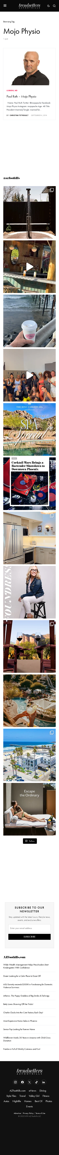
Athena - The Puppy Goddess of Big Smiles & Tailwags (26, 995)
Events (29, 1106)
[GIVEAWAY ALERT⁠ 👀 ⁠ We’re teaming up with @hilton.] (29, 538)
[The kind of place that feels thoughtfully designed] (29, 266)
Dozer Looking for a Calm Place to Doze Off (21, 976)
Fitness (46, 1095)
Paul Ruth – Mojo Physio (21, 96)
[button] (5, 6)
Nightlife (16, 1101)
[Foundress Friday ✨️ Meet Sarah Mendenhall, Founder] (29, 592)
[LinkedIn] (43, 1082)
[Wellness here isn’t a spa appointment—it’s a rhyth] (29, 212)
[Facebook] (22, 1082)
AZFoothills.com (14, 957)
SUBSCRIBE (30, 936)
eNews (32, 1090)
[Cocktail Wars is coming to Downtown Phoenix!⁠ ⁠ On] (29, 483)
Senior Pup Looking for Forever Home (19, 1029)
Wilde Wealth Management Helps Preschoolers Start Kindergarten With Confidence (26, 966)
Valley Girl (34, 1095)
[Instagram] (15, 1082)
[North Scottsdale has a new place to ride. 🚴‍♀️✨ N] (29, 375)
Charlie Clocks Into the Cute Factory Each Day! (23, 1012)
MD (16, 90)
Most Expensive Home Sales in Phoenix (20, 1021)
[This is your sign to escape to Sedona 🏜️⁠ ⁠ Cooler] (29, 646)
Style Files (11, 1095)
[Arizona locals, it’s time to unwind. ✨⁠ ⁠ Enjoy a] (29, 429)
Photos (49, 1101)
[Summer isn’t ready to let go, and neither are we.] (29, 755)
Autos (6, 1101)
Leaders (10, 90)
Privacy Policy (28, 1113)
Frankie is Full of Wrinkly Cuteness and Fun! (21, 1049)
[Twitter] (29, 1082)
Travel (23, 1095)
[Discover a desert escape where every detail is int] (29, 809)
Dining (42, 1090)
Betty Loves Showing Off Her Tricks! (18, 1004)
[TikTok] (36, 1082)
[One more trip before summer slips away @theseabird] (29, 321)
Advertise (17, 1113)
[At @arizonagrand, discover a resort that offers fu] (29, 700)
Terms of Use (40, 1113)
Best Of (38, 1101)
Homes (27, 1101)
